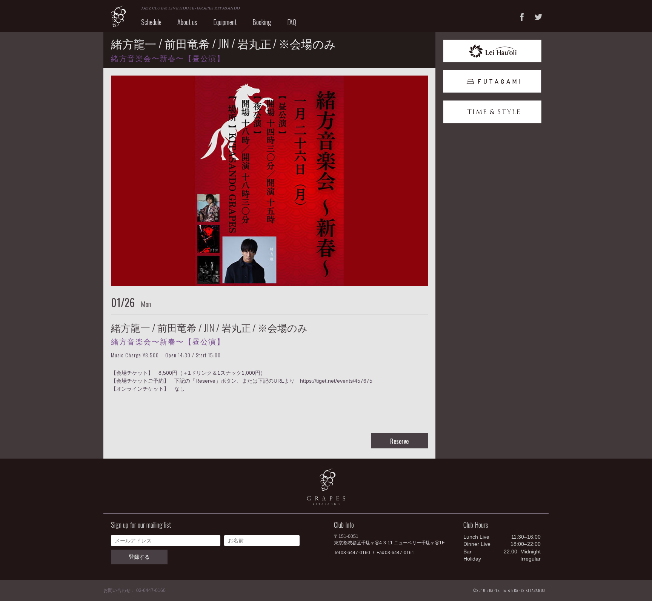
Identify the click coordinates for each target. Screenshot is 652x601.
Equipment (225, 22)
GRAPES (118, 16)
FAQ (291, 22)
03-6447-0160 (355, 552)
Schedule (151, 22)
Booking (261, 22)
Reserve (399, 441)
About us (187, 22)
